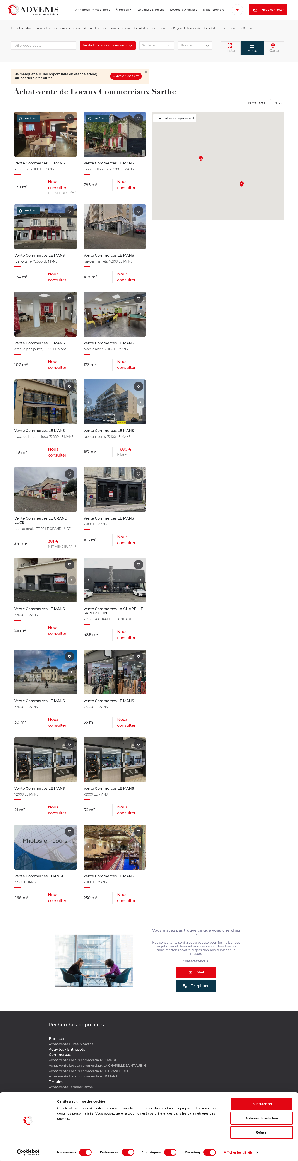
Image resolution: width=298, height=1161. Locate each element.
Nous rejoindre (207, 15)
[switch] (128, 1152)
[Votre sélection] (239, 9)
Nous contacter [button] (255, 21)
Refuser (262, 1132)
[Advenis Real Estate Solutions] (33, 15)
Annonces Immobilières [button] (72, 15)
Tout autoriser (261, 1104)
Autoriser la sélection (261, 1118)
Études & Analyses (172, 15)
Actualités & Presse (139, 15)
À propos (112, 16)
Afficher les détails (238, 1152)
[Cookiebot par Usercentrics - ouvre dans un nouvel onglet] (28, 1152)
